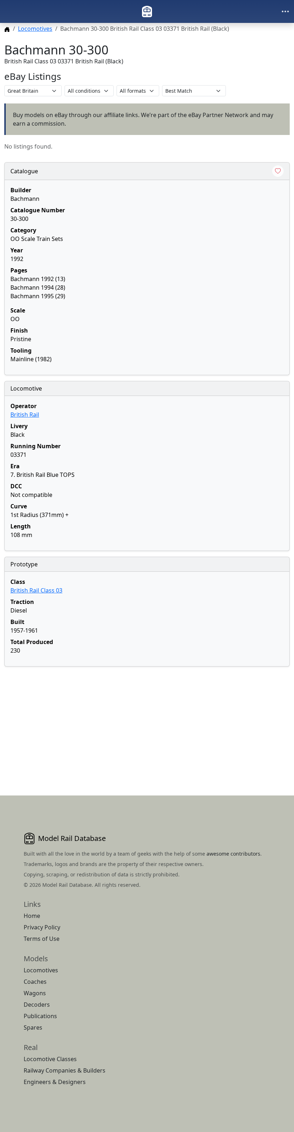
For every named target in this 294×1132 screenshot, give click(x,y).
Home (32, 916)
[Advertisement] (147, 722)
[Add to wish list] (278, 171)
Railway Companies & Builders (64, 1070)
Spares (33, 1027)
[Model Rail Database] (147, 11)
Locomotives (35, 29)
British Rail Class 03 (36, 590)
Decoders (37, 1004)
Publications (40, 1016)
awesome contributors (233, 853)
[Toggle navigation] (285, 11)
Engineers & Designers (55, 1082)
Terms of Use (42, 939)
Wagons (35, 993)
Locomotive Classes (50, 1059)
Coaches (35, 982)
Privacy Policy (42, 927)
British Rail (24, 415)
